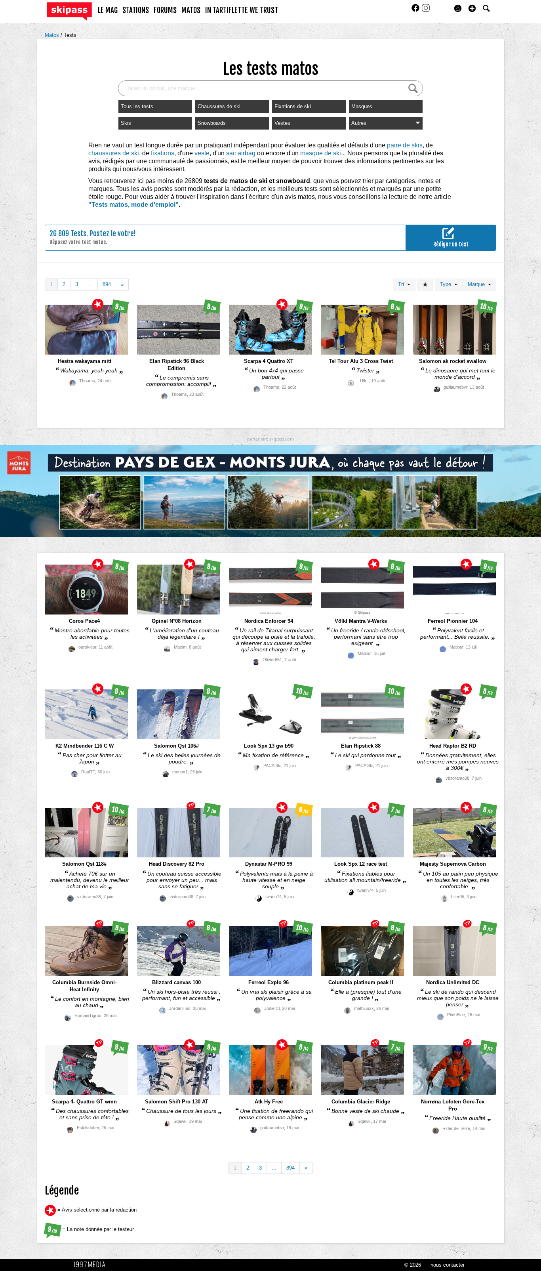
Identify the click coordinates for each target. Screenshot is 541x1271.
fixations (162, 153)
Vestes (282, 123)
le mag (108, 10)
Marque (478, 284)
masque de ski (320, 153)
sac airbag (240, 153)
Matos (53, 35)
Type (447, 284)
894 (107, 284)
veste (202, 153)
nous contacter (448, 1265)
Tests (70, 35)
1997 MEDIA (91, 1264)
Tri (402, 284)
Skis (126, 123)
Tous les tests (137, 106)
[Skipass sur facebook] (416, 10)
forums (165, 10)
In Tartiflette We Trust (241, 10)
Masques (361, 106)
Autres (358, 123)
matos (190, 10)
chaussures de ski (113, 153)
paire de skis (405, 145)
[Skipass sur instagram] (425, 10)
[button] (472, 8)
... (90, 284)
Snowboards (212, 123)
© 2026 (412, 1265)
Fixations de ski (292, 106)
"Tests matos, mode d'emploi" (133, 204)
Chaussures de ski (219, 106)
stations (135, 10)
